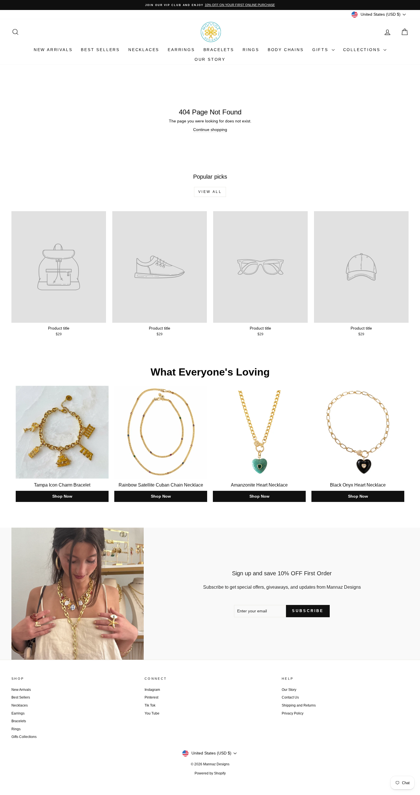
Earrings (181, 49)
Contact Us (290, 697)
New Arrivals (53, 49)
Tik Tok (150, 705)
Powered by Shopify (210, 773)
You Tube (152, 713)
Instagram (152, 690)
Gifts (321, 49)
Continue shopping (210, 129)
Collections (362, 49)
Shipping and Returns (299, 705)
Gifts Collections (24, 737)
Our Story (210, 59)
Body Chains (286, 49)
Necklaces (143, 49)
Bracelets (218, 49)
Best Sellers (100, 49)
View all (210, 192)
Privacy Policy (292, 713)
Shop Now (62, 496)
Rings (251, 49)
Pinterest (151, 697)
